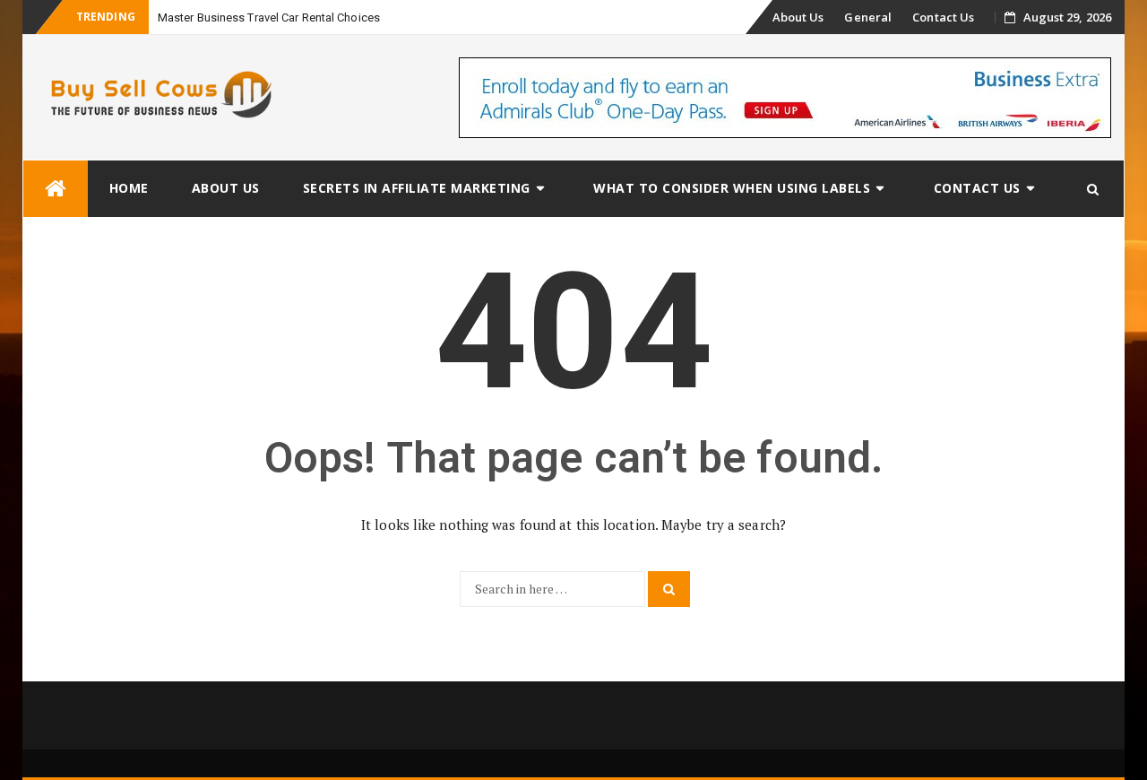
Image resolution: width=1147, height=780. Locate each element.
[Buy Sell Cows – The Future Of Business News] (55, 188)
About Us (798, 17)
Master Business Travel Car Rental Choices (269, 17)
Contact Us (943, 17)
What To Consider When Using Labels (731, 187)
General (868, 17)
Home (129, 187)
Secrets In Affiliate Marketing (416, 187)
